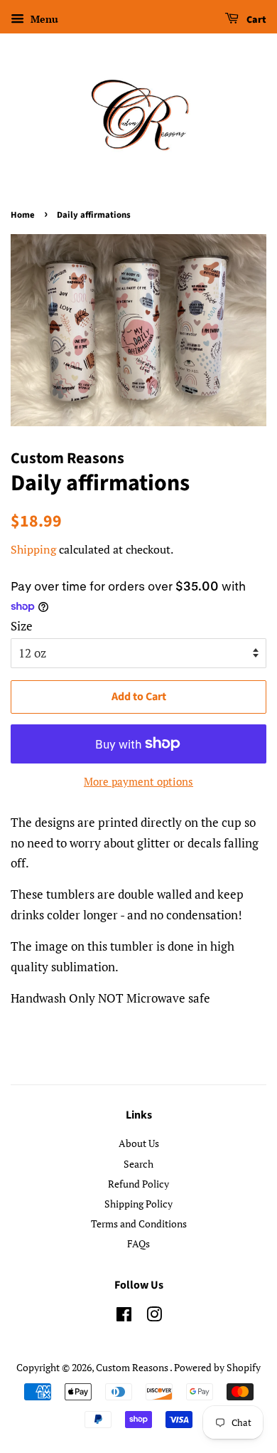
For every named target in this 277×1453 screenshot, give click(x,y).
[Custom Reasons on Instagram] (154, 1316)
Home (23, 214)
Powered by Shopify (217, 1367)
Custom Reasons (133, 1367)
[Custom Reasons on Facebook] (124, 1316)
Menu (43, 19)
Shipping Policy (138, 1203)
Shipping (33, 549)
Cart (255, 20)
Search (138, 1164)
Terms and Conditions (139, 1223)
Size (22, 626)
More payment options (138, 781)
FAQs (138, 1243)
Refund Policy (138, 1183)
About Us (139, 1143)
